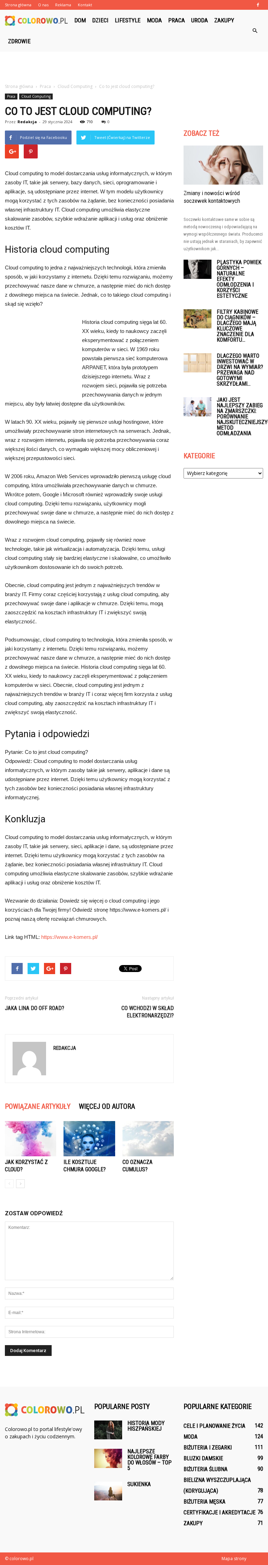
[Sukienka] (108, 1491)
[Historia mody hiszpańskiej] (108, 1430)
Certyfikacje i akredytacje (219, 1512)
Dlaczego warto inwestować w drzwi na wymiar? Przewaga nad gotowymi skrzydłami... (240, 370)
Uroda (199, 20)
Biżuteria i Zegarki (208, 1447)
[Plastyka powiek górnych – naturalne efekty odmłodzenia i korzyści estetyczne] (197, 269)
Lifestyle (128, 20)
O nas (43, 4)
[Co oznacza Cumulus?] (148, 1138)
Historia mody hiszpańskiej (146, 1426)
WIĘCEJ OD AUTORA (107, 1106)
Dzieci (100, 20)
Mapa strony (234, 1559)
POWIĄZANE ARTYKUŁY (37, 1106)
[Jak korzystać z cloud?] (30, 1138)
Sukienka (139, 1484)
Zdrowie (19, 41)
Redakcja (27, 121)
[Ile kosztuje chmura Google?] (89, 1138)
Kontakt (85, 4)
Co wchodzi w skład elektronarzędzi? (147, 1012)
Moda (154, 20)
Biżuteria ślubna (206, 1469)
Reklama (63, 4)
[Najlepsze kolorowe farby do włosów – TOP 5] (108, 1458)
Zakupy (224, 20)
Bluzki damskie (203, 1458)
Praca (176, 20)
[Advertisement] (134, 67)
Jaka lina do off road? (34, 1008)
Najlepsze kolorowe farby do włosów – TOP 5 (149, 1459)
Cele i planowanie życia (214, 1426)
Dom (80, 20)
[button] (254, 30)
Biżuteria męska (204, 1501)
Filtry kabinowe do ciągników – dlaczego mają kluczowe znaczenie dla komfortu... (237, 326)
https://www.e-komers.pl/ (69, 937)
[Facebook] (258, 5)
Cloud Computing (36, 96)
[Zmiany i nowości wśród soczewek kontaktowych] (223, 165)
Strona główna (18, 4)
